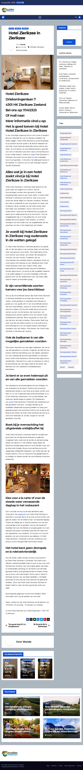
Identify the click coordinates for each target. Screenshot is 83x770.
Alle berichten (13, 765)
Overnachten (64, 202)
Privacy (21, 766)
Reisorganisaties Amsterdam (65, 244)
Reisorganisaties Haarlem (68, 305)
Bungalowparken (65, 133)
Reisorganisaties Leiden (68, 328)
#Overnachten (21, 50)
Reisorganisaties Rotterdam (65, 347)
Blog (7, 703)
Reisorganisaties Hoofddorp (65, 323)
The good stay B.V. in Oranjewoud (17, 625)
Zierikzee (25, 28)
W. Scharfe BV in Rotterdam (40, 625)
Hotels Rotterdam (65, 197)
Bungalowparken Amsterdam (65, 138)
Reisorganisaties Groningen (65, 299)
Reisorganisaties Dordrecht (65, 280)
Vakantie (71, 367)
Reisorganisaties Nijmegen (65, 340)
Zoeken (69, 42)
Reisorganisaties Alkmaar (68, 215)
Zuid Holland (45, 660)
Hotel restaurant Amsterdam (65, 160)
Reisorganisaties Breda (67, 253)
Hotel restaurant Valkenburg (65, 183)
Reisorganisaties (65, 211)
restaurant (22, 514)
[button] (76, 17)
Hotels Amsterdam (66, 189)
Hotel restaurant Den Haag (68, 165)
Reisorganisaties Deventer (68, 275)
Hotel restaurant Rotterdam (65, 177)
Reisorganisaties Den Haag (67, 270)
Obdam (8, 660)
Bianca (9, 713)
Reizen (62, 367)
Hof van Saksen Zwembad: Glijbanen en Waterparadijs (68, 100)
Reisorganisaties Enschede (65, 293)
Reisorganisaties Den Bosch (67, 263)
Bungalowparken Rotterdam (65, 149)
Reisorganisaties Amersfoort (65, 231)
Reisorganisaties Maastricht (65, 334)
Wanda (22, 44)
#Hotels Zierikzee (37, 47)
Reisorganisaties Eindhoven (65, 287)
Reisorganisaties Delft (67, 258)
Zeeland (18, 28)
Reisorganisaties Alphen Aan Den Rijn (68, 225)
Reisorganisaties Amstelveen (65, 237)
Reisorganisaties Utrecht (68, 356)
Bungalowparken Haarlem (68, 144)
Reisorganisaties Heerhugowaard (65, 310)
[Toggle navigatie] (39, 17)
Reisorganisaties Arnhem (68, 249)
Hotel (33, 154)
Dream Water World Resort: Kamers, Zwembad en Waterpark (68, 110)
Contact (78, 765)
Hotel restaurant (65, 154)
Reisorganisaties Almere (68, 219)
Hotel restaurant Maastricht (65, 171)
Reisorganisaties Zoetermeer (65, 362)
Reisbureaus (64, 206)
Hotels (11, 28)
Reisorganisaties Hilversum (65, 317)
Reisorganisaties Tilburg (68, 352)
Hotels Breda (64, 193)
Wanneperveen (27, 660)
